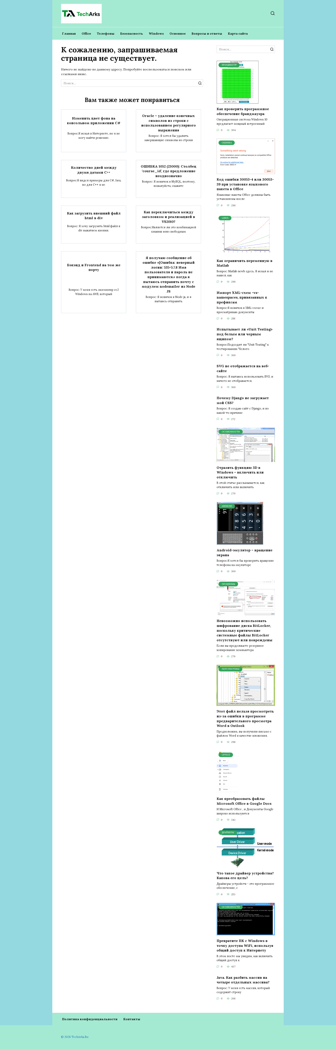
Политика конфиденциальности (89, 1019)
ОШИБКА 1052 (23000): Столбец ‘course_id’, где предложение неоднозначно (168, 171)
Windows (156, 33)
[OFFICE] (228, 791)
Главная (69, 33)
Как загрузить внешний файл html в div (94, 215)
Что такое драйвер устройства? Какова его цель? (245, 875)
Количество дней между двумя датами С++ (93, 170)
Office (86, 33)
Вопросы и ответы (207, 33)
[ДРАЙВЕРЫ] (246, 865)
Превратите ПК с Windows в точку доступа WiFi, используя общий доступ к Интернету (245, 945)
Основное (178, 33)
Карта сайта (238, 33)
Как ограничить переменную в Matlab (244, 263)
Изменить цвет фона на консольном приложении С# (93, 120)
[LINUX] (246, 253)
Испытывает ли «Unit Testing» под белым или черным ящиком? (245, 334)
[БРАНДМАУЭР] (238, 101)
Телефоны (105, 33)
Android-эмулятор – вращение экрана (244, 552)
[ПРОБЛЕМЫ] (246, 613)
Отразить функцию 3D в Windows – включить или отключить (240, 472)
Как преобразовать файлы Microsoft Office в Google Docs (244, 801)
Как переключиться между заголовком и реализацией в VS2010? (168, 217)
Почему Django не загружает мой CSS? (243, 400)
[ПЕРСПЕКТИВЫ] (246, 703)
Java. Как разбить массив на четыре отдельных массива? (243, 979)
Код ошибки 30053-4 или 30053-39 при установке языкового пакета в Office (245, 184)
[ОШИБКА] (246, 172)
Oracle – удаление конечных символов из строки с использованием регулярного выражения (168, 122)
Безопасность (131, 33)
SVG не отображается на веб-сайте (243, 368)
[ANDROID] (240, 542)
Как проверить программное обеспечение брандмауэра (243, 111)
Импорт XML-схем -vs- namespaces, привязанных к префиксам (242, 297)
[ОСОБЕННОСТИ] (246, 460)
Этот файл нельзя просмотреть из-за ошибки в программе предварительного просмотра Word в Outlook (245, 718)
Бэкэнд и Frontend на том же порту (93, 267)
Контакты (131, 1019)
